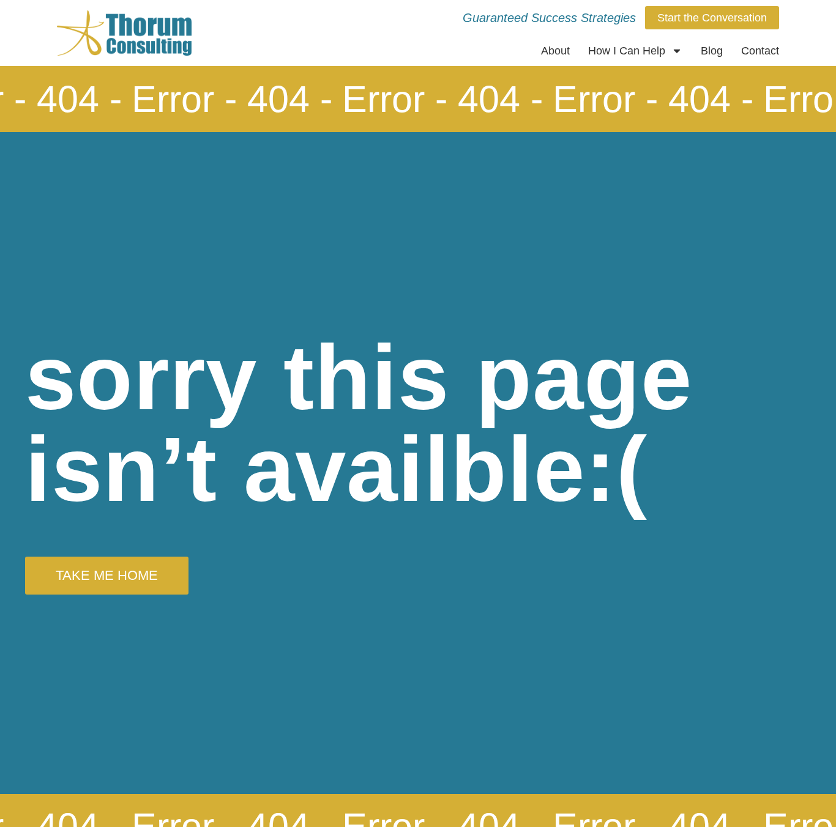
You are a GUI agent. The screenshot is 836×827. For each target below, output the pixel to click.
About (555, 51)
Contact (760, 51)
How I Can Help (626, 51)
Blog (712, 51)
